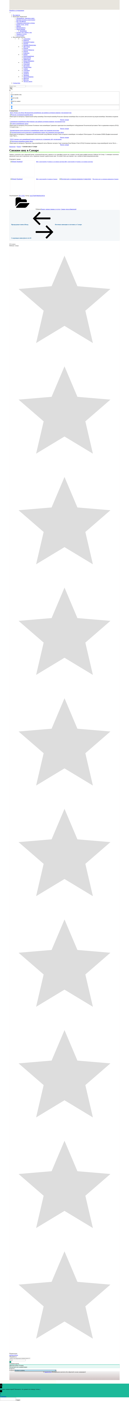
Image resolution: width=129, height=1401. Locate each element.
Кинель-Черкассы (28, 50)
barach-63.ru (48, 1372)
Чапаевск (26, 75)
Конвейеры (23, 31)
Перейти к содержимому (16, 10)
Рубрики (12, 1370)
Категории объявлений (20, 16)
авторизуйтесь (13, 1355)
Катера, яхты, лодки (22, 24)
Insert (18, 1400)
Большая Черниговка (29, 45)
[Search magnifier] (11, 88)
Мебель (18, 26)
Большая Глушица (28, 42)
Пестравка (26, 65)
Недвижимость (20, 27)
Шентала (26, 78)
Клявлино (26, 53)
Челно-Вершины (28, 76)
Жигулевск (26, 46)
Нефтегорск (27, 59)
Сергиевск (26, 70)
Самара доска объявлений (68, 209)
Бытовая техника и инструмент (25, 20)
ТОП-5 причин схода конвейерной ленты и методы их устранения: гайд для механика (36, 139)
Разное (19, 146)
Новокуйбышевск (28, 61)
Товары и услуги (21, 34)
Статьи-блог (16, 83)
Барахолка (12, 146)
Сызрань (26, 72)
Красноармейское (28, 56)
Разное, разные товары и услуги (50, 209)
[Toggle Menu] (10, 12)
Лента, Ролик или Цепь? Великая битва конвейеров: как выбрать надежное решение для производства (40, 112)
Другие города (27, 81)
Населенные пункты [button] (19, 37)
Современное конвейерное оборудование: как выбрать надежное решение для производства (37, 121)
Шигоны (26, 80)
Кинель (25, 51)
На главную (16, 15)
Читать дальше (64, 119)
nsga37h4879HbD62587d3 (37, 195)
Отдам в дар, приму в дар (24, 32)
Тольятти (26, 73)
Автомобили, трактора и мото (25, 18)
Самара (25, 69)
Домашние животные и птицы (25, 23)
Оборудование (20, 29)
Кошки (25, 54)
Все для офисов (21, 21)
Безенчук (26, 40)
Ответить (3, 1396)
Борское (25, 43)
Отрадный (26, 64)
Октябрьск (26, 62)
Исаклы (25, 48)
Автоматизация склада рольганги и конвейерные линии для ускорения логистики (34, 130)
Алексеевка (26, 39)
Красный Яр (27, 57)
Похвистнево (27, 67)
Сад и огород (20, 35)
